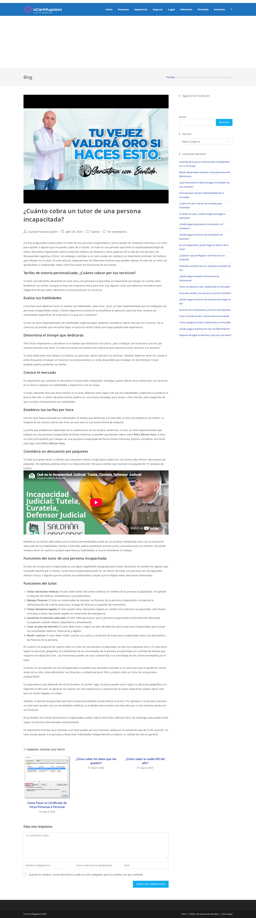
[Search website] (231, 9)
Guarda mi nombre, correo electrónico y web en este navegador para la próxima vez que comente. (86, 874)
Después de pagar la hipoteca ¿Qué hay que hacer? (205, 335)
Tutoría (95, 231)
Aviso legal (227, 913)
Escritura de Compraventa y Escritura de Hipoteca (205, 309)
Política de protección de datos (204, 913)
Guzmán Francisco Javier (42, 231)
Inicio (184, 913)
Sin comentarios (117, 231)
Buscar (182, 116)
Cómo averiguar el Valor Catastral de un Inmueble (205, 322)
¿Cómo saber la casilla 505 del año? (145, 761)
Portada (170, 77)
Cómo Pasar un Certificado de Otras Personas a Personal (47, 805)
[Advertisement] (128, 42)
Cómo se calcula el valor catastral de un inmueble (204, 286)
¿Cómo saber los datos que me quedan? (96, 761)
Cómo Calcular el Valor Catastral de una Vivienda (204, 316)
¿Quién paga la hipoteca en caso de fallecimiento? (204, 328)
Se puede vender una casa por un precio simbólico (205, 293)
